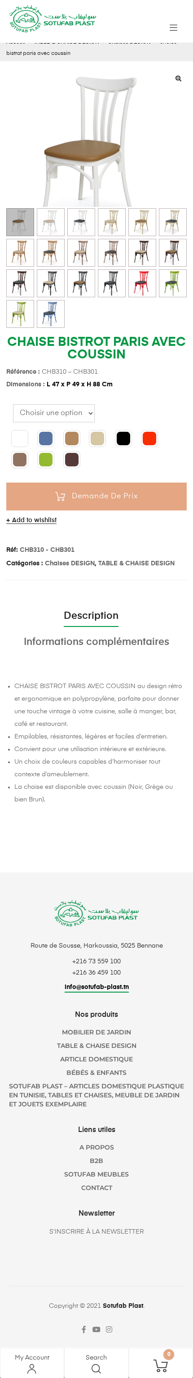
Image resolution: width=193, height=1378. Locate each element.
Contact (96, 1188)
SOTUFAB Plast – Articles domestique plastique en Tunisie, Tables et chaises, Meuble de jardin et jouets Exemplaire (96, 1095)
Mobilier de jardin (96, 1032)
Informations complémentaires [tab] (96, 642)
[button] (178, 78)
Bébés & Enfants (96, 1073)
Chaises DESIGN (70, 563)
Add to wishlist (34, 520)
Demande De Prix (105, 496)
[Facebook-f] (84, 1329)
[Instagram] (109, 1329)
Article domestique (96, 1059)
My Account (32, 1358)
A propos (96, 1147)
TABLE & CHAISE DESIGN (136, 563)
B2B (96, 1161)
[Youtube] (96, 1329)
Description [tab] (91, 616)
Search (96, 1358)
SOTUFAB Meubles (96, 1174)
